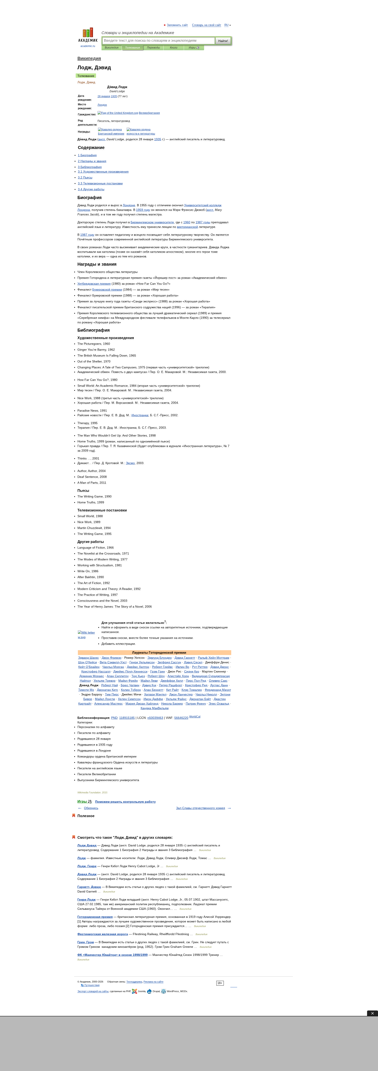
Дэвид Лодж (86, 874)
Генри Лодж (86, 899)
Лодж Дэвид (86, 845)
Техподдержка (134, 981)
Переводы (153, 47)
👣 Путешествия (90, 985)
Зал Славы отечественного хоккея (200, 808)
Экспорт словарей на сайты (92, 991)
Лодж (81, 858)
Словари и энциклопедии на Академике (138, 33)
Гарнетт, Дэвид (89, 887)
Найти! (223, 41)
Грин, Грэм (85, 942)
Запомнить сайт (177, 25)
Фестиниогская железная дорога (102, 934)
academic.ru (87, 46)
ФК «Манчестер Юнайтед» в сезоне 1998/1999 (112, 955)
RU (226, 25)
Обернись (91, 808)
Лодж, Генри (86, 866)
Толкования (132, 47)
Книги (173, 47)
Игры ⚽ (194, 47)
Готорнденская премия (95, 916)
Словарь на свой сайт (206, 25)
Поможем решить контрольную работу (125, 801)
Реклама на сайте (153, 981)
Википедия (111, 47)
